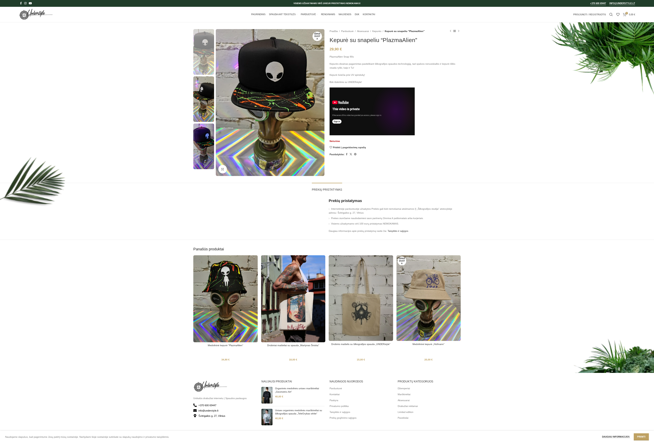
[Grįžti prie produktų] (455, 31)
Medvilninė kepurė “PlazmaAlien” (225, 345)
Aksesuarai (363, 31)
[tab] (327, 188)
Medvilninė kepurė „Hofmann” (428, 344)
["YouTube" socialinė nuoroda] (30, 3)
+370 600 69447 (598, 3)
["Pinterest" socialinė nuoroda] (355, 154)
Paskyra (334, 400)
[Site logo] (36, 14)
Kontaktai (335, 394)
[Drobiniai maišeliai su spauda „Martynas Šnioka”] (293, 298)
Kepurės (376, 31)
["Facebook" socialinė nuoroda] (21, 3)
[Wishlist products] (617, 14)
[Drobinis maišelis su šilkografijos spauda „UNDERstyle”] (361, 298)
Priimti (641, 437)
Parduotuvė (347, 31)
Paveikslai (403, 417)
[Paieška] (611, 14)
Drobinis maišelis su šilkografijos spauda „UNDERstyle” (360, 344)
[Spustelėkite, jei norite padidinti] (222, 169)
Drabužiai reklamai (408, 406)
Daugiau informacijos (616, 437)
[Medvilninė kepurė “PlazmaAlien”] (225, 298)
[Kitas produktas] (459, 31)
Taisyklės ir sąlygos (398, 231)
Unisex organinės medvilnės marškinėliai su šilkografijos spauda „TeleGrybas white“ (298, 412)
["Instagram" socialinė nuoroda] (25, 3)
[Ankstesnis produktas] (450, 31)
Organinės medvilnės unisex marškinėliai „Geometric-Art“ (297, 390)
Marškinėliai (404, 394)
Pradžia (334, 31)
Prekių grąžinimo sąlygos (343, 417)
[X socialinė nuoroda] (351, 154)
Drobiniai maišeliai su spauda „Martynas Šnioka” (293, 345)
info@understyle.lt (622, 3)
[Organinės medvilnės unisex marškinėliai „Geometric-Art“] (266, 395)
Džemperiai (404, 388)
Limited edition (405, 412)
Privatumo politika (339, 406)
